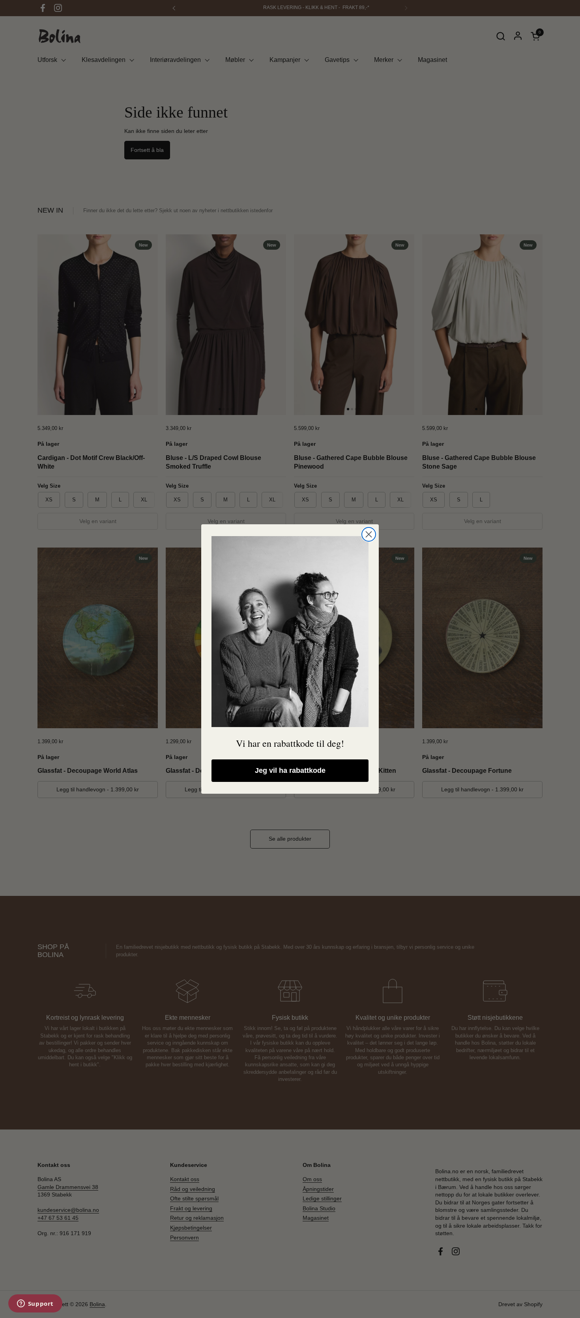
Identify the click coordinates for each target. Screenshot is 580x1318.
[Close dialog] (369, 534)
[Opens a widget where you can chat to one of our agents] (35, 1304)
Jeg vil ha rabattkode (290, 770)
